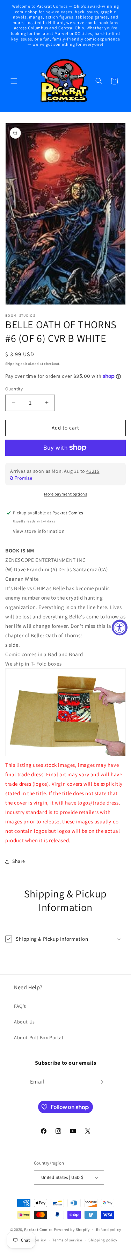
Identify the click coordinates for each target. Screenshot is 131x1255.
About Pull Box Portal (39, 1037)
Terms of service (67, 1240)
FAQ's (20, 1006)
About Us (24, 1022)
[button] (14, 81)
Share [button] (18, 861)
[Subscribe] (100, 1082)
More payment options (65, 494)
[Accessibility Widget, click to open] (120, 628)
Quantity (14, 389)
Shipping (12, 363)
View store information (39, 531)
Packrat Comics (38, 1229)
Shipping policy (102, 1240)
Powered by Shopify (72, 1229)
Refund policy (108, 1229)
